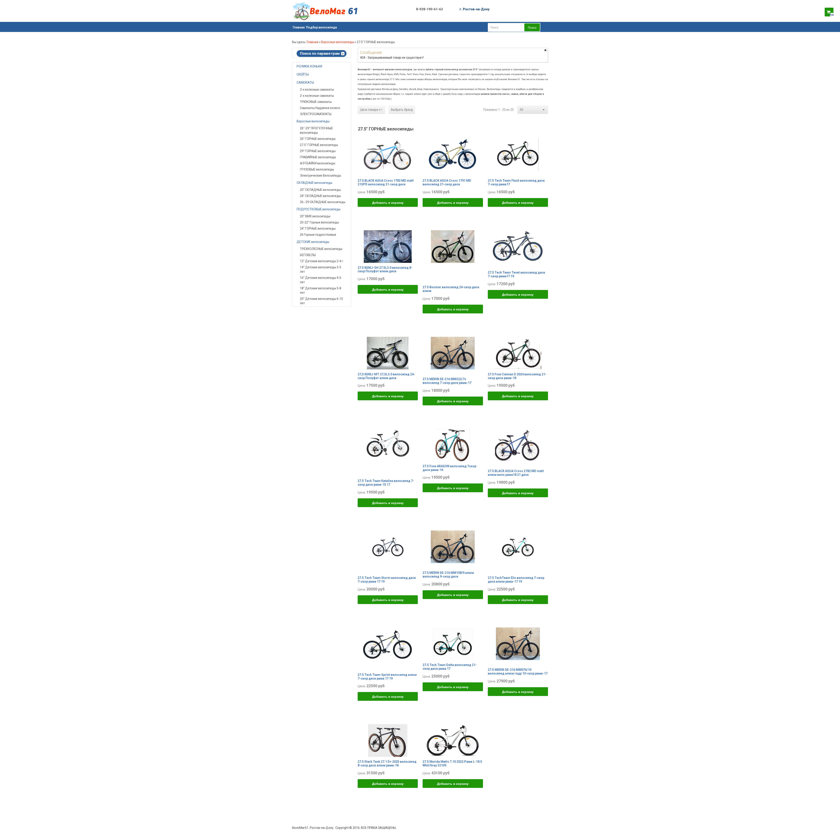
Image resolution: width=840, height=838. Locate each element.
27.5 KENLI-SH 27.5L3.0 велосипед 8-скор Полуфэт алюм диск (385, 269)
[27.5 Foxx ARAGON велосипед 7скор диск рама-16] (452, 444)
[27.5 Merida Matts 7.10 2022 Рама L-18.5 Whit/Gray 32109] (452, 740)
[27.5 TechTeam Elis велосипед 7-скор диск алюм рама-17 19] (517, 546)
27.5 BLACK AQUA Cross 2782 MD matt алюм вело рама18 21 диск (516, 472)
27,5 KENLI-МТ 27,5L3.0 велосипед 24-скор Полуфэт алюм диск (386, 376)
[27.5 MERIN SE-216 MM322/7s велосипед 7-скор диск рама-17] (453, 353)
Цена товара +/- (371, 109)
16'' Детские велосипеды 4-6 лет (320, 280)
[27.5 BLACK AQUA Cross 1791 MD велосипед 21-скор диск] (452, 154)
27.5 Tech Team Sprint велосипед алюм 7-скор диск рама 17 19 (387, 676)
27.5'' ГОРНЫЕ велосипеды (319, 145)
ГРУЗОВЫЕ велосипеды (317, 169)
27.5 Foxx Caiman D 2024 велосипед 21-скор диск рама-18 (517, 376)
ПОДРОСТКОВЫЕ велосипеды (318, 209)
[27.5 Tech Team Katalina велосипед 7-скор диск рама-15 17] (388, 444)
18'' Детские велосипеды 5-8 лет (320, 290)
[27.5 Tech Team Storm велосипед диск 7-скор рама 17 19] (387, 546)
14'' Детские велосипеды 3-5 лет (320, 269)
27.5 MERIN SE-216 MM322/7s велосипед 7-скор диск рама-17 (447, 381)
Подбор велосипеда (321, 27)
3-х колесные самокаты (317, 89)
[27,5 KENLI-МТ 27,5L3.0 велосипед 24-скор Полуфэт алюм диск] (388, 353)
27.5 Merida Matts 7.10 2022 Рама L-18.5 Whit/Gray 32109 (452, 763)
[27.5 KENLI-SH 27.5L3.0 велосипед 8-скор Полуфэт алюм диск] (388, 246)
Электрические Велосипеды (320, 175)
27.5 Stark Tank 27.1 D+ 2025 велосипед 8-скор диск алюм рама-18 (387, 763)
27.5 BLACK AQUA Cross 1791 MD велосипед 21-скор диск (447, 182)
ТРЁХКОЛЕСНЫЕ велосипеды (321, 249)
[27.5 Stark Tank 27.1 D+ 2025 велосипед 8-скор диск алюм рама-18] (387, 740)
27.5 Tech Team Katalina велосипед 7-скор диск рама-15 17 (386, 482)
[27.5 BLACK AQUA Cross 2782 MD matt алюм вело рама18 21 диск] (518, 444)
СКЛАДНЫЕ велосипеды (314, 182)
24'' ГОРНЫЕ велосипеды (318, 228)
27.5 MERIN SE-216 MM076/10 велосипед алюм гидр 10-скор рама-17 (518, 671)
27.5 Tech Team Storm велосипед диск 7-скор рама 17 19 (387, 579)
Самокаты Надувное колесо (320, 108)
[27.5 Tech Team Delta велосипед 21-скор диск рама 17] (452, 643)
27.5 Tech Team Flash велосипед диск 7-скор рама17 (516, 182)
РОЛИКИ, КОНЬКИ (309, 66)
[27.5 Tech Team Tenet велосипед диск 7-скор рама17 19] (518, 246)
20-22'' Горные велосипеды (319, 222)
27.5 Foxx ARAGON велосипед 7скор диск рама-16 (449, 468)
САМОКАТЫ (305, 82)
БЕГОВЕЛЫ (308, 255)
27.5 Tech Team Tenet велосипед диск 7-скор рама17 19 (516, 274)
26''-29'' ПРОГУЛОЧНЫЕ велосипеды (316, 130)
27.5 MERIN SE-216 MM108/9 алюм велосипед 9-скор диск (448, 574)
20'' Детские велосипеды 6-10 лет (321, 301)
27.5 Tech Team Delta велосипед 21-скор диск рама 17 (450, 666)
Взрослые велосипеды (337, 42)
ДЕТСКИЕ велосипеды (313, 242)
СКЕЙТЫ (303, 74)
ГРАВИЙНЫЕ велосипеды (318, 157)
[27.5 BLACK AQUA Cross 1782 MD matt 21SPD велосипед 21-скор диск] (387, 154)
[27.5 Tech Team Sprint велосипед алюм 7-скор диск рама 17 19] (387, 643)
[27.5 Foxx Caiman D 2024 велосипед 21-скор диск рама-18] (517, 353)
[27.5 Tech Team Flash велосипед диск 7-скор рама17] (518, 154)
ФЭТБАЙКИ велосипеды (317, 163)
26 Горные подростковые (318, 234)
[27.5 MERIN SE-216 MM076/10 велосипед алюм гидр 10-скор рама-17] (518, 643)
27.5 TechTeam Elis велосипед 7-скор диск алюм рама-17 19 (516, 579)
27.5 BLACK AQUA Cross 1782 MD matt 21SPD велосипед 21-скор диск (386, 182)
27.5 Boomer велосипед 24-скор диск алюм (451, 289)
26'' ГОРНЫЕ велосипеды (318, 139)
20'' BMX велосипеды (315, 216)
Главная (299, 27)
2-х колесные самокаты (317, 95)
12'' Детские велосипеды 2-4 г (321, 261)
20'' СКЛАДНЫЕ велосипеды (320, 189)
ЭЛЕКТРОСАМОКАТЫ (315, 114)
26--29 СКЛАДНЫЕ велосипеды (322, 202)
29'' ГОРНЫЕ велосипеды (318, 151)
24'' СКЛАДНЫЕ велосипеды (320, 196)
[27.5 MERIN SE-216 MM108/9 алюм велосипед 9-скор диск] (453, 546)
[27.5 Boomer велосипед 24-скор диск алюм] (452, 246)
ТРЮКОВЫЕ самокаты (316, 102)
